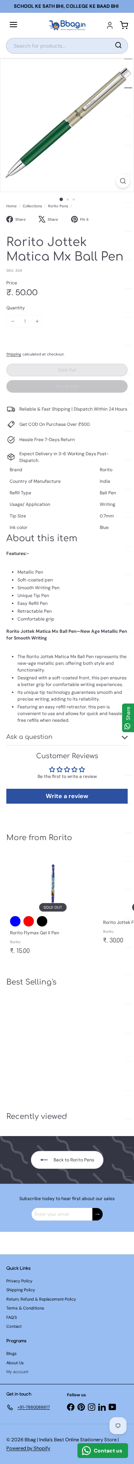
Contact (14, 1326)
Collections (32, 206)
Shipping (13, 354)
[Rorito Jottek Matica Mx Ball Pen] (53, 1044)
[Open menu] (13, 25)
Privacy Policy (19, 1280)
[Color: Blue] (15, 921)
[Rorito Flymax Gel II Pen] (53, 905)
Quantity (15, 308)
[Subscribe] (97, 1214)
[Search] (118, 46)
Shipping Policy (20, 1289)
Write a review (67, 796)
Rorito (60, 837)
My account (17, 1371)
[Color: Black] (42, 921)
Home (11, 206)
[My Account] (110, 25)
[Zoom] (123, 181)
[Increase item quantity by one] (37, 321)
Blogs (11, 1353)
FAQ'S (11, 1317)
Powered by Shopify (28, 1448)
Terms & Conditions (25, 1308)
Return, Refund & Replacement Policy (41, 1299)
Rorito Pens (58, 206)
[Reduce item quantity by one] (12, 321)
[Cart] (124, 25)
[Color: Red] (28, 921)
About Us (15, 1362)
